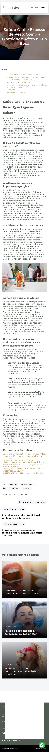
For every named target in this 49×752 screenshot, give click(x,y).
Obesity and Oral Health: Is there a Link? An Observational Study (23, 470)
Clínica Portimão (7, 719)
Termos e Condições (31, 722)
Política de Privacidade (32, 714)
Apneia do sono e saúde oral (18, 82)
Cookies (27, 717)
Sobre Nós (5, 714)
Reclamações (6, 722)
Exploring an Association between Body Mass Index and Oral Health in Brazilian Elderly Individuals (24, 456)
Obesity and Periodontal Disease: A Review (23, 473)
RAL (26, 719)
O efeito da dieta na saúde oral (19, 80)
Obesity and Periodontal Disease (18, 460)
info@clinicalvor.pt (11, 740)
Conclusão (11, 90)
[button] (43, 7)
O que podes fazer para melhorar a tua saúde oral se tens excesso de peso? (27, 86)
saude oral (26, 488)
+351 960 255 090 (10, 733)
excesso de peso (27, 484)
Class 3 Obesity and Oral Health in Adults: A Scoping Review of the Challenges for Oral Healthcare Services (23, 464)
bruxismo (13, 484)
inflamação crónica (10, 488)
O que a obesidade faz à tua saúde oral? (23, 74)
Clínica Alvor (6, 717)
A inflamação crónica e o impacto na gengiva (25, 77)
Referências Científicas (16, 92)
